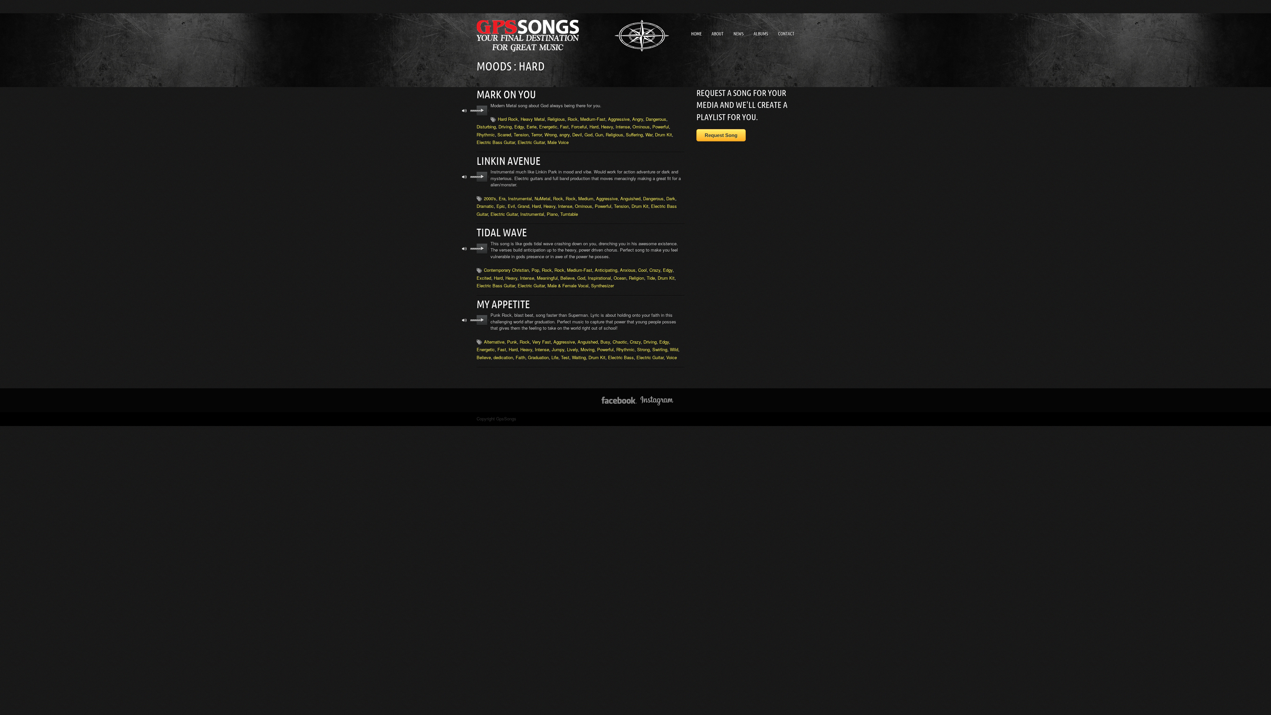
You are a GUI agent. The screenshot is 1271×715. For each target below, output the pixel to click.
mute (464, 111)
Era (502, 198)
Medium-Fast (592, 119)
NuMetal (542, 198)
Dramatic (485, 206)
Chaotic (620, 342)
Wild (674, 349)
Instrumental (520, 198)
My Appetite (503, 304)
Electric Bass (621, 357)
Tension (521, 134)
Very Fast (541, 342)
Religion (636, 278)
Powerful (660, 126)
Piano (552, 214)
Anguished (630, 198)
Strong (643, 349)
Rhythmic (486, 134)
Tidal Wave (502, 232)
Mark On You (506, 94)
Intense (623, 126)
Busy (605, 342)
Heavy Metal (533, 119)
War (648, 134)
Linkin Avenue (509, 161)
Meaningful (547, 278)
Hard (593, 126)
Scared (504, 134)
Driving (505, 126)
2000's (490, 198)
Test (565, 357)
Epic (500, 206)
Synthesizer (602, 285)
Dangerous (656, 119)
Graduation (538, 357)
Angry (637, 119)
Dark (670, 198)
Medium (585, 198)
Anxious (628, 270)
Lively (572, 349)
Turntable (569, 214)
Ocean (620, 278)
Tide (651, 278)
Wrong (550, 134)
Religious (556, 119)
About (718, 33)
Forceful (579, 126)
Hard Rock (508, 119)
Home (696, 33)
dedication (503, 357)
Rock (573, 119)
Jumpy (558, 349)
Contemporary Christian (506, 270)
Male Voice (558, 142)
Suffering (634, 134)
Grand (523, 206)
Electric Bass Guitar (496, 142)
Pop (535, 270)
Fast (564, 126)
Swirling (659, 349)
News (738, 33)
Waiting (579, 357)
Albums (761, 33)
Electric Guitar (531, 142)
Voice (671, 357)
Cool (642, 270)
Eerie (532, 126)
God (588, 134)
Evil (511, 206)
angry (564, 134)
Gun (599, 134)
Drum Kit (663, 134)
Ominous (641, 126)
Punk (512, 342)
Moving (587, 349)
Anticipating (606, 270)
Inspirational (599, 278)
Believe (567, 278)
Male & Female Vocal (567, 285)
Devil (577, 134)
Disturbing (486, 126)
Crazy (654, 270)
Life (554, 357)
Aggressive (619, 119)
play (482, 111)
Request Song (721, 135)
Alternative (494, 342)
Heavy (607, 126)
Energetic (548, 126)
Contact (786, 33)
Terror (536, 134)
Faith (520, 357)
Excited (484, 278)
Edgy (519, 126)
